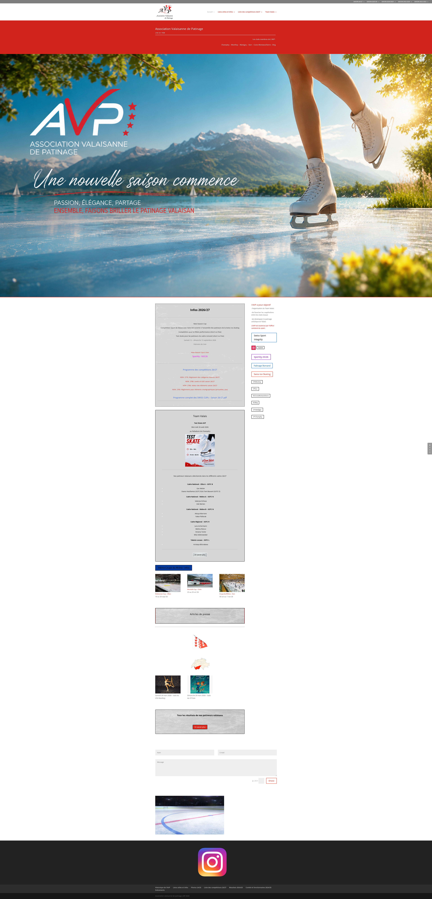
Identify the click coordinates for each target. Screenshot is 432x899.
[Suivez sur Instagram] (253, 348)
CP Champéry (257, 417)
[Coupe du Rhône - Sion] (232, 591)
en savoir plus (200, 554)
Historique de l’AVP (162, 887)
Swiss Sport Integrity (260, 337)
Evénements (160, 890)
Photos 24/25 (196, 887)
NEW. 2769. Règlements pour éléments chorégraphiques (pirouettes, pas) (200, 389)
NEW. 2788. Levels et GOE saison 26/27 (200, 381)
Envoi (271, 780)
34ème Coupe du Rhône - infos (174, 567)
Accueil (210, 12)
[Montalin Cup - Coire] (200, 587)
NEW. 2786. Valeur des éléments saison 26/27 (200, 385)
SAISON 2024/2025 (388, 2)
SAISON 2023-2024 (404, 2)
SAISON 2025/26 (372, 2)
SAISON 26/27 (357, 2)
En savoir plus (200, 727)
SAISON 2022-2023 (420, 2)
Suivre (260, 348)
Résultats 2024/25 (236, 887)
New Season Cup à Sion (200, 352)
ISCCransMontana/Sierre (261, 396)
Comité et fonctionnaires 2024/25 (258, 887)
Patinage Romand (262, 365)
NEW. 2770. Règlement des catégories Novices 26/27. (200, 377)
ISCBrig (255, 403)
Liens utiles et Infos (225, 12)
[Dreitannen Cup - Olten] (168, 591)
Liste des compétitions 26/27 (249, 12)
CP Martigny (257, 410)
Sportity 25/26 (261, 356)
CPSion (255, 389)
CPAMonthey (257, 382)
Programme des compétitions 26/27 (200, 369)
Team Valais (269, 12)
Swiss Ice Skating (262, 374)
